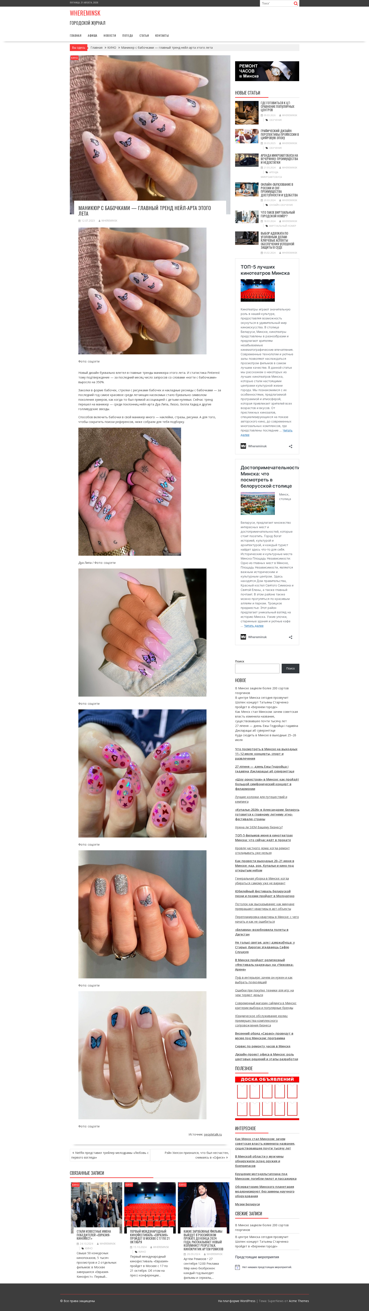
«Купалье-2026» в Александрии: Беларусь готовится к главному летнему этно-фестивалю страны (267, 814)
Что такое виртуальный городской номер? (278, 214)
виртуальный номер (282, 225)
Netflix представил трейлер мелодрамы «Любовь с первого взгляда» (110, 1155)
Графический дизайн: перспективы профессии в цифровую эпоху (280, 134)
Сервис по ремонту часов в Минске (262, 1046)
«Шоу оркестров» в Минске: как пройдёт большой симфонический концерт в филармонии (267, 784)
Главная (76, 35)
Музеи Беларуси (247, 1204)
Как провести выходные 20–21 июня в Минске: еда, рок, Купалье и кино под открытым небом (264, 865)
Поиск (239, 661)
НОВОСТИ (110, 35)
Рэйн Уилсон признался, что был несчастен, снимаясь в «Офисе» (197, 1155)
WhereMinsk (109, 220)
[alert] (267, 1267)
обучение (275, 119)
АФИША (92, 35)
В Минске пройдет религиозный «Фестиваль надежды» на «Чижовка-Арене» (264, 964)
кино (89, 1248)
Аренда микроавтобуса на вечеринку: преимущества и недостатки (279, 159)
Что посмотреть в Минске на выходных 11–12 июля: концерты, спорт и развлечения (266, 753)
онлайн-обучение (281, 204)
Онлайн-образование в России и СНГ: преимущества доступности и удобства (279, 189)
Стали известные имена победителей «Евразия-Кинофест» (94, 1235)
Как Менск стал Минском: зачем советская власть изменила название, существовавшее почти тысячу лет (266, 716)
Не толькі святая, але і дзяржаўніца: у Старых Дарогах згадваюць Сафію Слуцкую (265, 947)
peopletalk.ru (213, 1134)
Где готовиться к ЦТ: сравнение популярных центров (277, 106)
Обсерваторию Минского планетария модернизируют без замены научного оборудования (264, 1191)
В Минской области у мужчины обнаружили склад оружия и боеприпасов (259, 1161)
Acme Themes (299, 1301)
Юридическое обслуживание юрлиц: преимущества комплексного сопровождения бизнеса (261, 1020)
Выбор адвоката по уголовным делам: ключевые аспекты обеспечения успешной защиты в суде (277, 240)
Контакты (162, 35)
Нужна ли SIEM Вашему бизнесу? (259, 827)
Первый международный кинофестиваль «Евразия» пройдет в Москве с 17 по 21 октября (150, 1236)
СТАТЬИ (144, 35)
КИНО (74, 57)
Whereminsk (85, 13)
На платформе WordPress (236, 1301)
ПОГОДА (127, 35)
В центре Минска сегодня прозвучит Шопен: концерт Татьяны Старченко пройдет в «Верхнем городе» (261, 702)
